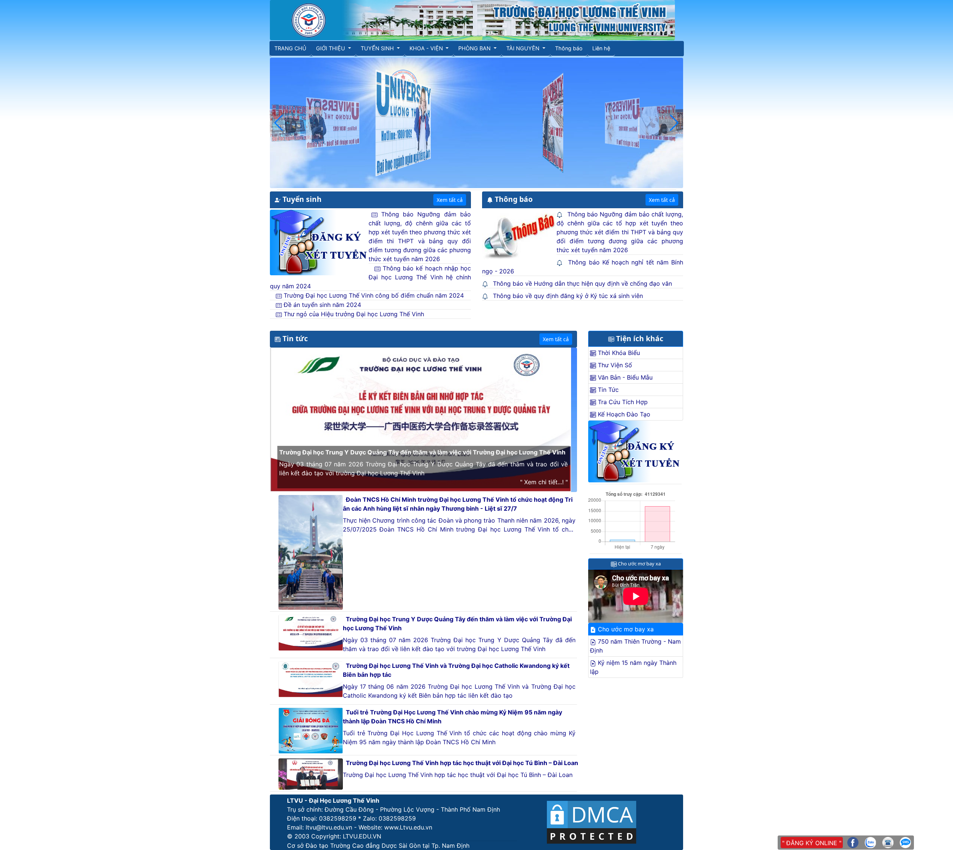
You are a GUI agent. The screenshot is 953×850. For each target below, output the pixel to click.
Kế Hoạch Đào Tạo (623, 414)
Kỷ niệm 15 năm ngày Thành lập (633, 667)
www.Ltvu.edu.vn (408, 827)
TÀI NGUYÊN (523, 48)
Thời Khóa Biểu (618, 352)
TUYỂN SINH (378, 48)
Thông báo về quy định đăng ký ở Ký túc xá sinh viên (568, 295)
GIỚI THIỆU (331, 48)
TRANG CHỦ (290, 48)
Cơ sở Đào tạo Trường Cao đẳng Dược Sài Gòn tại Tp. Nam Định (378, 845)
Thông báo (569, 48)
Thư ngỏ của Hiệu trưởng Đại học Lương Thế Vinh (353, 314)
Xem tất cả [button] (450, 199)
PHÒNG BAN (475, 48)
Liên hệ (601, 48)
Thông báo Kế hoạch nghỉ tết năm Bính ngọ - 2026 (582, 267)
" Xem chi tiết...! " (544, 482)
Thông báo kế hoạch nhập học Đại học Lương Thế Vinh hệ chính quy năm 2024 (370, 277)
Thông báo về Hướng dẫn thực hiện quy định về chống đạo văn (582, 283)
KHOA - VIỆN (426, 48)
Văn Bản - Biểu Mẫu (624, 377)
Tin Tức (607, 389)
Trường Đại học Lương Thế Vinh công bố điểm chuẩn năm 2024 (373, 295)
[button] (279, 123)
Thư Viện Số (614, 365)
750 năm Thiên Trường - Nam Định (635, 646)
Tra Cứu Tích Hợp (622, 402)
